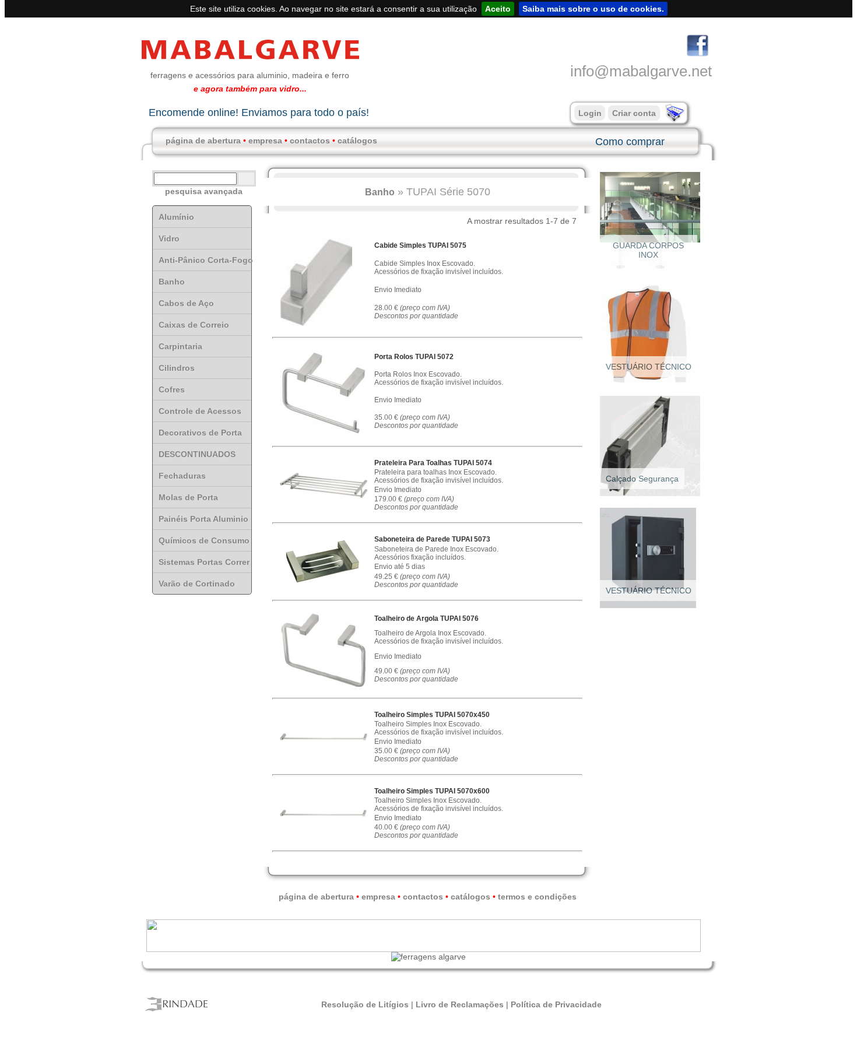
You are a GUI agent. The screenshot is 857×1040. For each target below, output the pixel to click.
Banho (380, 192)
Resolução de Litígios (365, 1004)
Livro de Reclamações (460, 1004)
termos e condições (537, 896)
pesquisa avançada (204, 191)
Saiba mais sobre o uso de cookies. (593, 8)
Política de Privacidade (556, 1004)
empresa (265, 140)
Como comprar (630, 141)
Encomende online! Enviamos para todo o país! (259, 112)
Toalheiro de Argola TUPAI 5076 (426, 618)
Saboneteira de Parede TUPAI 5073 (432, 539)
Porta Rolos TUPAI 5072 (414, 357)
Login (590, 113)
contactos (310, 140)
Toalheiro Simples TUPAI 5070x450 (432, 715)
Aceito (498, 8)
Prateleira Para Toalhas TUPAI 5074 (433, 463)
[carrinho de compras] (673, 119)
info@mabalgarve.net (641, 71)
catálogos (357, 140)
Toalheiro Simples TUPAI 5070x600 (432, 791)
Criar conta (634, 113)
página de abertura (203, 140)
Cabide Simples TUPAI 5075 (420, 245)
